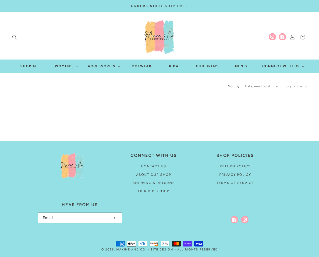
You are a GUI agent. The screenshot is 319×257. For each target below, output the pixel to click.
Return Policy (235, 166)
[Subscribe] (113, 217)
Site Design (162, 249)
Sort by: (234, 86)
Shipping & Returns (154, 183)
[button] (14, 37)
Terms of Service (235, 183)
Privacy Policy (235, 175)
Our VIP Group (153, 191)
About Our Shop (153, 175)
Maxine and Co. (132, 249)
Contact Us (153, 166)
